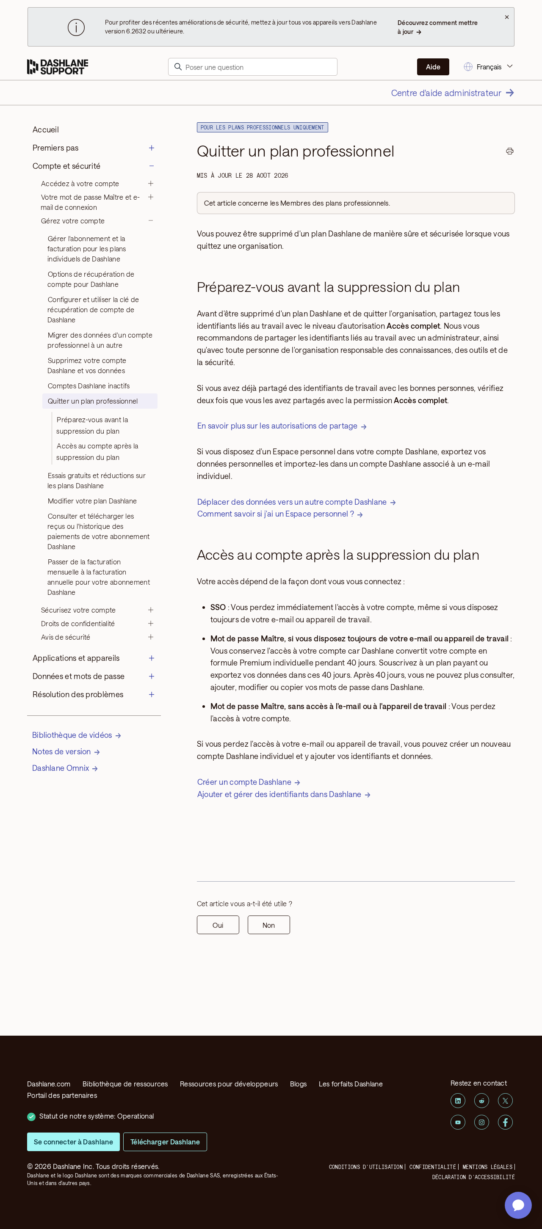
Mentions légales (487, 1167)
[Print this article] (510, 152)
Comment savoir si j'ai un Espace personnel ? (275, 513)
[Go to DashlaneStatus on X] (505, 1100)
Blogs (298, 1084)
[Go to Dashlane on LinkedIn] (458, 1100)
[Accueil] (57, 67)
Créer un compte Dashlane (244, 781)
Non (269, 925)
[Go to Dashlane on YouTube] (458, 1122)
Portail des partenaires (62, 1095)
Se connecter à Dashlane (73, 1142)
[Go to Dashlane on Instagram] (481, 1122)
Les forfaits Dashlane (351, 1084)
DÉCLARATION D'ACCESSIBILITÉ (473, 1177)
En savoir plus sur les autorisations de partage (277, 425)
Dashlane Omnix (60, 768)
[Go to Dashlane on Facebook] (505, 1122)
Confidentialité (432, 1167)
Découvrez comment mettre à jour (438, 27)
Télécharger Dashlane (165, 1142)
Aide (433, 67)
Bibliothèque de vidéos (72, 735)
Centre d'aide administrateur (446, 93)
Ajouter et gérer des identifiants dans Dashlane (279, 794)
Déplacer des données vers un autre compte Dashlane (292, 501)
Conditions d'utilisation (366, 1167)
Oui (218, 925)
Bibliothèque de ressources (125, 1084)
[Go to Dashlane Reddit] (481, 1100)
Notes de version (61, 751)
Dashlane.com (49, 1084)
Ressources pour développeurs (229, 1084)
